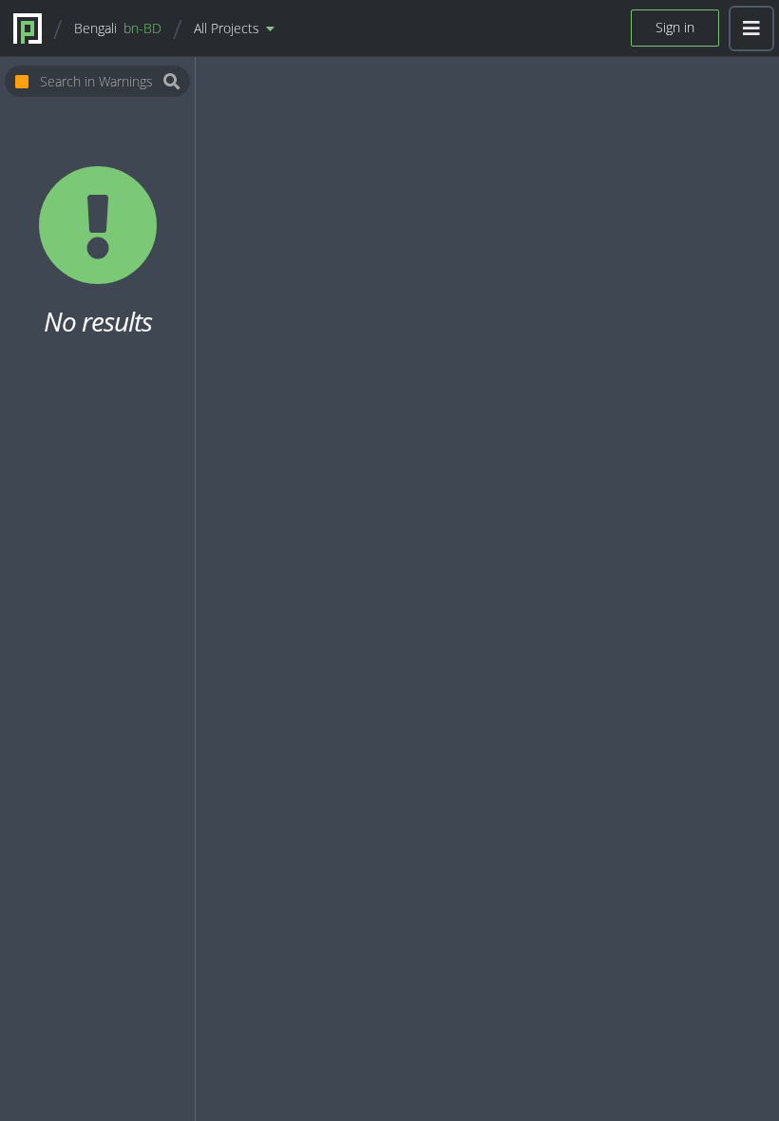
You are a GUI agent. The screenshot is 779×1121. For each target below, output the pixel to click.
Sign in (675, 27)
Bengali (118, 28)
